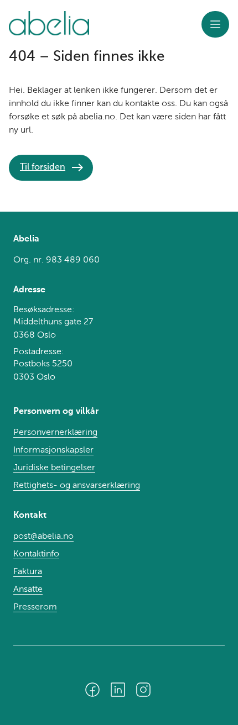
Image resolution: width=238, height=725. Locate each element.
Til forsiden (42, 167)
